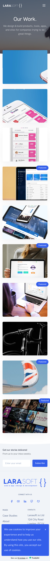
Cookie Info (28, 550)
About (6, 521)
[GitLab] (38, 501)
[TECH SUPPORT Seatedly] (25, 222)
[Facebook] (11, 501)
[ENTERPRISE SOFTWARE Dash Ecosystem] (25, 339)
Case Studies (10, 515)
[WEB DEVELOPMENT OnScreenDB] (25, 416)
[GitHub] (31, 501)
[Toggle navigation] (44, 5)
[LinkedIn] (25, 501)
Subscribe (40, 463)
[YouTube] (18, 501)
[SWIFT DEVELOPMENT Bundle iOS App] (25, 67)
